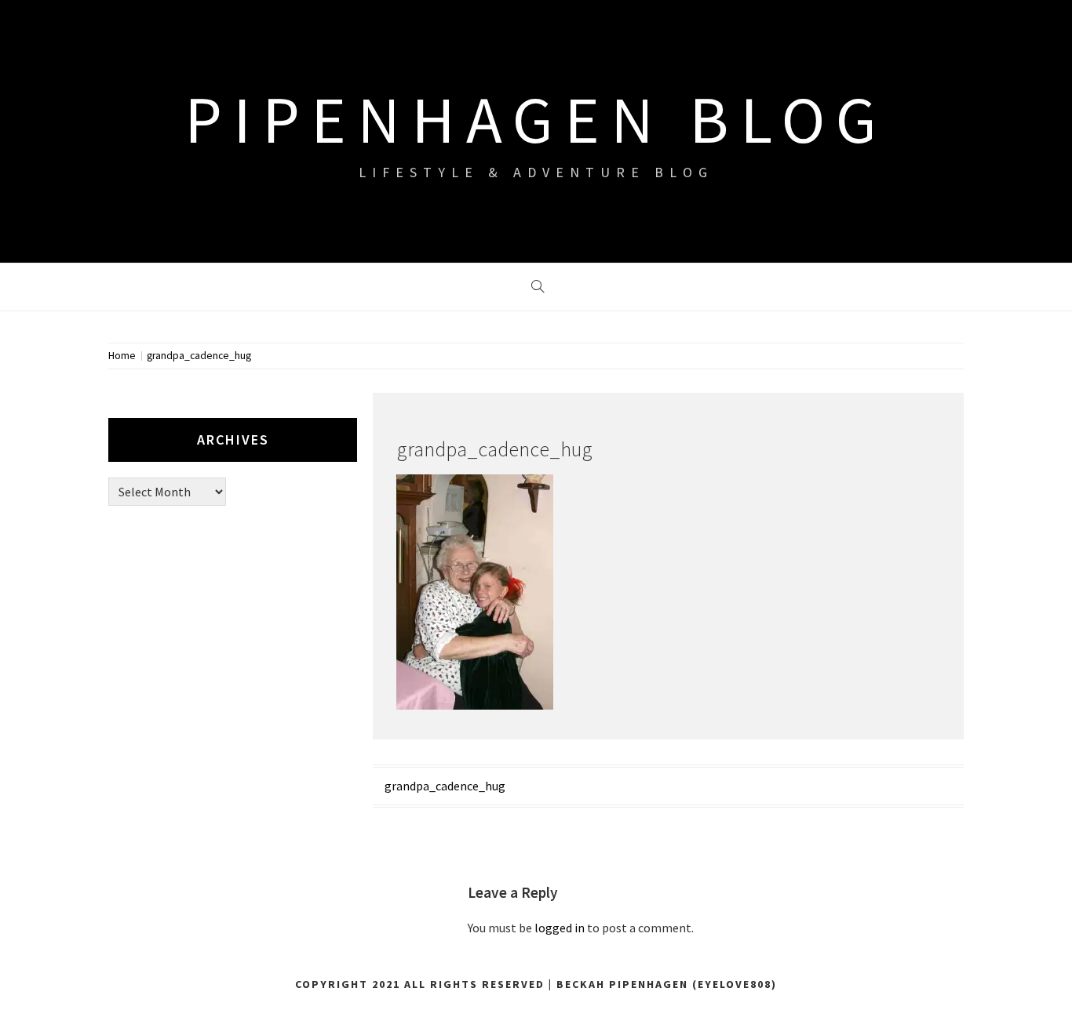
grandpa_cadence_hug (445, 786)
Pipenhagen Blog (536, 119)
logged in (559, 927)
